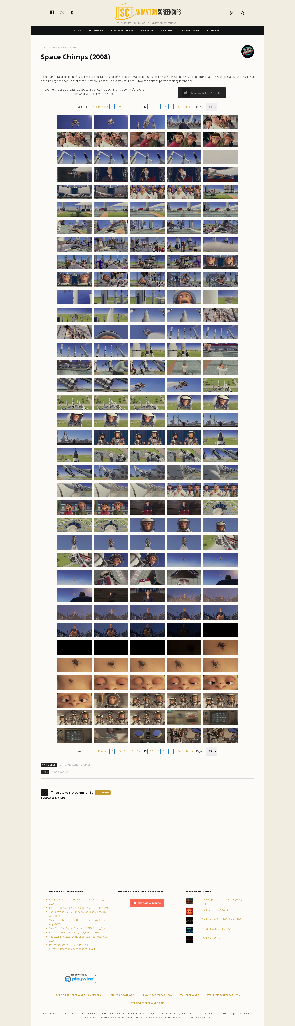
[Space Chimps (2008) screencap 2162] (111, 129)
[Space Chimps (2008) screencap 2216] (74, 322)
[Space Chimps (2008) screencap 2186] (74, 217)
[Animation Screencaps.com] (147, 11)
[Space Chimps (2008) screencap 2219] (184, 322)
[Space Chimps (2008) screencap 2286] (74, 567)
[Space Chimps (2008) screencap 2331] (74, 725)
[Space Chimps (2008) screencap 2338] (147, 742)
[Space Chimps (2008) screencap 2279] (184, 532)
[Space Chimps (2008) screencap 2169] (184, 147)
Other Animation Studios (75, 764)
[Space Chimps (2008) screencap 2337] (111, 742)
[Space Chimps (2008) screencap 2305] (220, 620)
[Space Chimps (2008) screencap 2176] (74, 182)
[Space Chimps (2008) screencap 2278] (147, 532)
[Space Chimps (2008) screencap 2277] (111, 532)
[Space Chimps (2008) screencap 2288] (147, 567)
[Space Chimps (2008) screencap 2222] (111, 339)
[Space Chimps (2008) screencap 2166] (74, 147)
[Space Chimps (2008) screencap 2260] (220, 462)
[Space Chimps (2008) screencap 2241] (74, 409)
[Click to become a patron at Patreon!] (147, 908)
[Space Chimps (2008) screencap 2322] (111, 690)
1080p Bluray (60, 771)
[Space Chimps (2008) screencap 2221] (74, 339)
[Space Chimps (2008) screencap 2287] (111, 567)
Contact (215, 30)
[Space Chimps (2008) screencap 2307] (111, 637)
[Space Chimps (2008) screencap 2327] (111, 707)
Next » (189, 107)
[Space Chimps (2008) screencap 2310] (220, 637)
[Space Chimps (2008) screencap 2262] (111, 479)
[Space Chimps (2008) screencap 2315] (220, 655)
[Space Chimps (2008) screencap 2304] (184, 620)
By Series (147, 30)
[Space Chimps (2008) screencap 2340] (220, 742)
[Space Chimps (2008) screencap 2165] (220, 129)
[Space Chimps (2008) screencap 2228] (147, 357)
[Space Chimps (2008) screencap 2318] (147, 672)
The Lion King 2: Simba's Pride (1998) (221, 919)
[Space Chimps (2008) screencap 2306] (74, 637)
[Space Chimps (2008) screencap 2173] (147, 164)
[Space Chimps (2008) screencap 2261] (74, 479)
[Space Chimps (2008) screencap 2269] (184, 497)
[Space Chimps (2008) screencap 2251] (74, 444)
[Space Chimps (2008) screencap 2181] (74, 199)
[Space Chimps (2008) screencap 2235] (220, 374)
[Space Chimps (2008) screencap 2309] (184, 637)
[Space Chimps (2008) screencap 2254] (184, 444)
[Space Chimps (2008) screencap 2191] (74, 234)
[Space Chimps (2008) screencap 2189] (184, 217)
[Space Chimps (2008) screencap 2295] (220, 584)
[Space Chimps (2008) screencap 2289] (184, 567)
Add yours (102, 792)
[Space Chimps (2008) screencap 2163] (147, 129)
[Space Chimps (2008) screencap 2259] (184, 462)
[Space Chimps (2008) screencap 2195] (220, 234)
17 (171, 107)
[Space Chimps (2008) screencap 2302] (111, 620)
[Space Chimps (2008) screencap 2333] (147, 725)
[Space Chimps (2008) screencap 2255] (220, 444)
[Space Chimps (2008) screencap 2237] (111, 392)
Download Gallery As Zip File (206, 93)
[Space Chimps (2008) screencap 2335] (220, 725)
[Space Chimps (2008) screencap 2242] (111, 409)
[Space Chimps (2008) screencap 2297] (111, 602)
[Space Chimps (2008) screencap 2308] (147, 637)
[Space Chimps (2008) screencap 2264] (184, 479)
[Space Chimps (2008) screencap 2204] (184, 269)
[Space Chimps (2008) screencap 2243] (147, 409)
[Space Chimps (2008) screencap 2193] (147, 234)
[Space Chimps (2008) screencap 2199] (184, 252)
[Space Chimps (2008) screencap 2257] (111, 462)
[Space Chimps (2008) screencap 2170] (220, 147)
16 (164, 107)
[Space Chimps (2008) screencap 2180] (220, 182)
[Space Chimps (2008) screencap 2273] (147, 514)
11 (132, 107)
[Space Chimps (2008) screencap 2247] (111, 427)
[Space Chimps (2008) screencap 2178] (147, 182)
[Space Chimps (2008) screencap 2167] (111, 147)
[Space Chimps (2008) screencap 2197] (111, 252)
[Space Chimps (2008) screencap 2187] (111, 217)
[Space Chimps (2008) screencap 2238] (147, 392)
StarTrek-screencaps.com (224, 995)
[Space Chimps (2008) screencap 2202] (111, 269)
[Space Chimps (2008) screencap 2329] (184, 707)
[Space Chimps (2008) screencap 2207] (111, 287)
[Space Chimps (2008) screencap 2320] (220, 672)
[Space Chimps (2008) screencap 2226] (74, 357)
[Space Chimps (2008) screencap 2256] (74, 462)
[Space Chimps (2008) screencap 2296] (74, 602)
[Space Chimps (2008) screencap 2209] (184, 287)
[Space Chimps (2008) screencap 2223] (147, 339)
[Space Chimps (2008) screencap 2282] (111, 549)
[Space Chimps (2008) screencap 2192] (111, 234)
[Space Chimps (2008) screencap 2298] (147, 602)
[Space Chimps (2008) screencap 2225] (220, 339)
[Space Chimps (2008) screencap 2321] (74, 690)
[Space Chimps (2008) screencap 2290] (220, 567)
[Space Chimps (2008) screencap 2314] (184, 655)
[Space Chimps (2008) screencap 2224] (184, 339)
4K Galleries (190, 30)
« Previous (102, 107)
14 (151, 107)
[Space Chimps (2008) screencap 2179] (184, 182)
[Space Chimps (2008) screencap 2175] (220, 164)
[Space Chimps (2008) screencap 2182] (111, 199)
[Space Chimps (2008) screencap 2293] (147, 584)
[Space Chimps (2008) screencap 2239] (184, 392)
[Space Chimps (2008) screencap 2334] (184, 725)
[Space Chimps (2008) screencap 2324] (184, 690)
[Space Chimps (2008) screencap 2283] (147, 549)
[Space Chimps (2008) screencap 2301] (74, 620)
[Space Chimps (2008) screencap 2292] (111, 584)
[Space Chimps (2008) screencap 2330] (220, 707)
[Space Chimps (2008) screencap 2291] (74, 584)
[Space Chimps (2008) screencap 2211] (74, 304)
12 (138, 107)
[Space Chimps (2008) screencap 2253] (147, 444)
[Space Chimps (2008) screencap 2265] (220, 479)
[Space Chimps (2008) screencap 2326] (74, 707)
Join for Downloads (122, 995)
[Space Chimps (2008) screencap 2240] (220, 392)
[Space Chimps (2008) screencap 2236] (74, 392)
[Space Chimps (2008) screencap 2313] (147, 655)
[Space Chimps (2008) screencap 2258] (147, 462)
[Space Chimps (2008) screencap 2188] (147, 217)
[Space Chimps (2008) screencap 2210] (220, 287)
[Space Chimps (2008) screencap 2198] (147, 252)
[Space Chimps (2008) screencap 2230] (220, 357)
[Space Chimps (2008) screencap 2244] (184, 409)
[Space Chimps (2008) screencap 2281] (74, 549)
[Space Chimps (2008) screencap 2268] (147, 497)
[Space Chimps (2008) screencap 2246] (74, 427)
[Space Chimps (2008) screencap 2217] (111, 322)
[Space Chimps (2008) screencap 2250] (220, 427)
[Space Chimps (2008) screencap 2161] (74, 129)
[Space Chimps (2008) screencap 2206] (74, 287)
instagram (66, 12)
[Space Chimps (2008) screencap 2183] (147, 199)
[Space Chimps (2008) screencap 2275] (220, 514)
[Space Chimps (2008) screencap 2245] (220, 409)
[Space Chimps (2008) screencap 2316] (74, 672)
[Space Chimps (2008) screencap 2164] (184, 129)
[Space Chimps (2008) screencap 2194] (184, 234)
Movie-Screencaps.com (158, 995)
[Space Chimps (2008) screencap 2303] (147, 620)
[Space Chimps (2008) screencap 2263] (147, 479)
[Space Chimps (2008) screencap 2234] (184, 374)
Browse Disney (123, 30)
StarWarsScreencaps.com (147, 1003)
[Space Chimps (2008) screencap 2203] (147, 269)
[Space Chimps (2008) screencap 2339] (184, 742)
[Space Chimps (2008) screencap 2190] (220, 217)
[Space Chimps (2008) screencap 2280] (220, 532)
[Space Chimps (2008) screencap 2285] (220, 549)
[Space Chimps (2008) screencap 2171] (74, 164)
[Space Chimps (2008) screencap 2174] (184, 164)
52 (179, 107)
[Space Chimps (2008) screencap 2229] (184, 357)
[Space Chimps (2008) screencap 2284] (184, 549)
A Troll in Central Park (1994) (217, 928)
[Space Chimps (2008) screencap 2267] (111, 497)
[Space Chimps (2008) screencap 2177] (111, 182)
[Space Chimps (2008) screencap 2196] (74, 252)
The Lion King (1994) (212, 937)
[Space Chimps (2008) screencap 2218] (147, 322)
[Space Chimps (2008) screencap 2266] (74, 497)
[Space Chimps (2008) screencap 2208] (147, 287)
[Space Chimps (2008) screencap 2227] (111, 357)
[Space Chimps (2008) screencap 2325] (220, 690)
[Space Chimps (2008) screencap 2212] (111, 304)
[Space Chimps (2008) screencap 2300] (220, 602)
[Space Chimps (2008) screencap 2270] (220, 497)
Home (77, 30)
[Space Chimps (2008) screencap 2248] (147, 427)
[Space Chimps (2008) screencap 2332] (111, 725)
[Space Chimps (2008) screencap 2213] (147, 304)
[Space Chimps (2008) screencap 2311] (74, 655)
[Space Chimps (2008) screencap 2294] (184, 584)
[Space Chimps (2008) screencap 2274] (184, 514)
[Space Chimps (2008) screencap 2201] (74, 269)
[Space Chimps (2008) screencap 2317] (111, 672)
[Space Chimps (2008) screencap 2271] (74, 514)
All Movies (96, 30)
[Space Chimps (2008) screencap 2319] (184, 672)
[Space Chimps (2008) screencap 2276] (74, 532)
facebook (55, 12)
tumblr (76, 12)
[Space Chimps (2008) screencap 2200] (220, 252)
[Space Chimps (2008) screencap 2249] (184, 427)
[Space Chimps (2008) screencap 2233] (147, 374)
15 (158, 107)
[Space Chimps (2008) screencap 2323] (147, 690)
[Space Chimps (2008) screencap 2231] (74, 374)
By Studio (167, 30)
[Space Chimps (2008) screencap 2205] (220, 269)
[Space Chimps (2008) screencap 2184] (184, 199)
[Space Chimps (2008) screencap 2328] (147, 707)
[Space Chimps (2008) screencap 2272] (111, 514)
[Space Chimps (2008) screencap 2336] (74, 742)
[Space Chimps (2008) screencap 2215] (220, 304)
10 (125, 107)
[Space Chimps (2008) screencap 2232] (111, 374)
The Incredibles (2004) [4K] (216, 910)
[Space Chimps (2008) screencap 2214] (184, 304)
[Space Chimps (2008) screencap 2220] (220, 322)
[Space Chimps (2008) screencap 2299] (184, 602)
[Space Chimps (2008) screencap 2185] (220, 199)
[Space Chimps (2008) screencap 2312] (111, 655)
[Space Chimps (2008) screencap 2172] (111, 164)
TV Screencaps (189, 995)
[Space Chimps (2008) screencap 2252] (111, 444)
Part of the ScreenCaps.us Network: (78, 995)
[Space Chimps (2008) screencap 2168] (147, 147)
